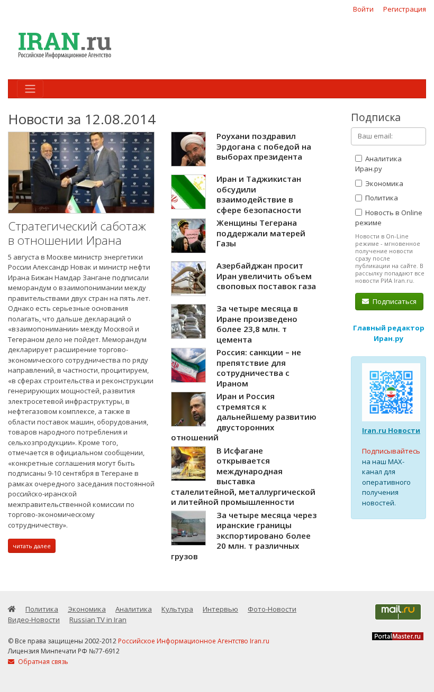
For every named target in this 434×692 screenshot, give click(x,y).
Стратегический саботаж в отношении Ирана (77, 233)
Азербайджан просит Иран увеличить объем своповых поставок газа (266, 275)
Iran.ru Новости (391, 430)
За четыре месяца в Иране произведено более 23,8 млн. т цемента (257, 324)
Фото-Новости (272, 609)
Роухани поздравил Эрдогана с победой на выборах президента (263, 146)
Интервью (220, 609)
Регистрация (404, 9)
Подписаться (394, 301)
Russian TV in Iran (97, 619)
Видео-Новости (34, 619)
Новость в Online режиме (388, 218)
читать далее (32, 546)
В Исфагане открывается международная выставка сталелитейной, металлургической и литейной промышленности (243, 476)
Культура (177, 609)
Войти (363, 9)
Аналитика (133, 609)
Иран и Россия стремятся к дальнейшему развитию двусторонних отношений (244, 416)
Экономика (383, 183)
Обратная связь (42, 661)
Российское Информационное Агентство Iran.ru (193, 640)
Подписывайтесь (391, 451)
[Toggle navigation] (30, 89)
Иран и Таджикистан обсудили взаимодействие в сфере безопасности (258, 194)
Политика (381, 197)
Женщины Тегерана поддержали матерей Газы (260, 232)
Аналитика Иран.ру (378, 164)
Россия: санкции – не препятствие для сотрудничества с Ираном (258, 368)
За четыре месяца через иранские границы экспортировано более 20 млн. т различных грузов (244, 535)
